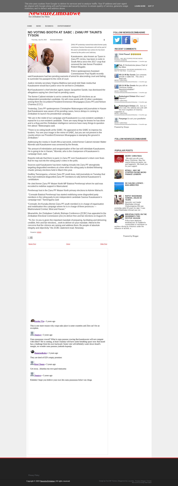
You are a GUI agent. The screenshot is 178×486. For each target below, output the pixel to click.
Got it (151, 6)
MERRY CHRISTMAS (133, 156)
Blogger (135, 236)
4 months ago (143, 102)
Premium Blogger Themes (143, 481)
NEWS (39, 232)
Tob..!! (121, 65)
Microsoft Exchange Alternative (142, 482)
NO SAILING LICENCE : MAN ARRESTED (134, 184)
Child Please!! (124, 54)
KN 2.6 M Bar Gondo (127, 75)
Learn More (140, 6)
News (38, 26)
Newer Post (32, 244)
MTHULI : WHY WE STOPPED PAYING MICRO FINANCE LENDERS (135, 172)
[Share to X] (29, 237)
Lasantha (131, 481)
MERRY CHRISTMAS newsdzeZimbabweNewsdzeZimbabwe (125, 81)
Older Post (103, 244)
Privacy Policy (33, 475)
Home (29, 26)
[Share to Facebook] (31, 237)
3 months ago (131, 71)
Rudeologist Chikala (127, 96)
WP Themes (113, 481)
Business (49, 26)
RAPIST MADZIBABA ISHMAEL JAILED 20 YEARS (133, 198)
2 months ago (143, 61)
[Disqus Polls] (67, 282)
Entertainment (64, 26)
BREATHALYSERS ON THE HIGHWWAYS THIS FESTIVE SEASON (136, 216)
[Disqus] (67, 349)
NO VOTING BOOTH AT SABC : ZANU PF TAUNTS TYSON (65, 34)
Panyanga (123, 119)
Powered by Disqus (121, 127)
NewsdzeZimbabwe (54, 13)
